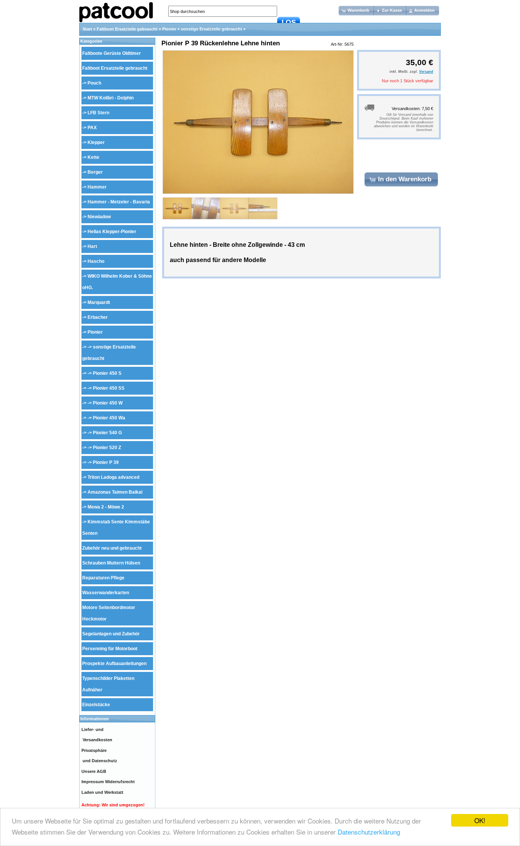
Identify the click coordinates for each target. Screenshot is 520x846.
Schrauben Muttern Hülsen (111, 563)
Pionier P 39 (106, 462)
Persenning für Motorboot (109, 648)
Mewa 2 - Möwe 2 (106, 507)
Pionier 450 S (107, 373)
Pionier (169, 29)
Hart (92, 246)
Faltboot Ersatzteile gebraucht (127, 29)
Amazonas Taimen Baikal (115, 492)
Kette (93, 157)
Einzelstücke (96, 704)
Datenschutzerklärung (369, 831)
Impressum (92, 781)
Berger (95, 172)
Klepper (96, 142)
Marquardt (99, 302)
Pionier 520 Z (107, 447)
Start (87, 29)
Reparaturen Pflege (103, 578)
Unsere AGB (93, 771)
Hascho (96, 261)
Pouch (94, 83)
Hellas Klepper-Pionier (112, 231)
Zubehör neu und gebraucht (112, 548)
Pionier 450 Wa (109, 418)
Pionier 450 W (108, 403)
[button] (356, 11)
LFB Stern (98, 112)
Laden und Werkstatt (102, 792)
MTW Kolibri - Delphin (111, 98)
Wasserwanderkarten (105, 592)
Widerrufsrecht (120, 781)
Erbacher (98, 317)
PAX (92, 127)
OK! (479, 820)
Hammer (97, 187)
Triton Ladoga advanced (113, 477)
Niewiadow (99, 216)
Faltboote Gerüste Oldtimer (111, 53)
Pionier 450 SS (108, 388)
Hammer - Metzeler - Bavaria (119, 202)
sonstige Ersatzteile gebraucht (211, 29)
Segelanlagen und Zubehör (111, 633)
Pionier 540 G (107, 432)
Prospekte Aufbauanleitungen (114, 663)
